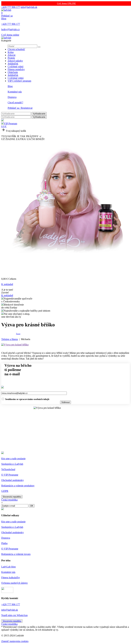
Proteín (11, 58)
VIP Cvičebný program (19, 80)
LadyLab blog (8, 566)
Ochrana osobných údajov (14, 583)
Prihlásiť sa (7, 15)
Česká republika (9, 499)
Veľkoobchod (8, 469)
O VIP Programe (9, 474)
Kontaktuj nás (15, 91)
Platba (4, 543)
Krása (11, 52)
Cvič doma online (10, 34)
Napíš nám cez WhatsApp (14, 615)
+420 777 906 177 (10, 7)
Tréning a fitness (9, 339)
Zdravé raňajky (15, 60)
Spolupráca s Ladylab (12, 464)
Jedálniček (13, 63)
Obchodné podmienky (12, 480)
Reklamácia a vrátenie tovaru (16, 554)
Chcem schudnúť (16, 49)
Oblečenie (13, 72)
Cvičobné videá (15, 78)
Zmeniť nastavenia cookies (14, 641)
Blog (3, 18)
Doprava (12, 97)
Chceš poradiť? (15, 102)
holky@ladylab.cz (10, 29)
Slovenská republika (12, 497)
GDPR (4, 491)
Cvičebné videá (15, 66)
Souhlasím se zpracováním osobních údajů (27, 399)
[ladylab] (6, 10)
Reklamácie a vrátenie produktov (18, 485)
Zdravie (11, 55)
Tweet (18, 334)
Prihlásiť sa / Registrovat (20, 108)
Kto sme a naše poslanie (13, 458)
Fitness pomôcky (16, 69)
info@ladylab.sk (29, 7)
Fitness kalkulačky (10, 577)
